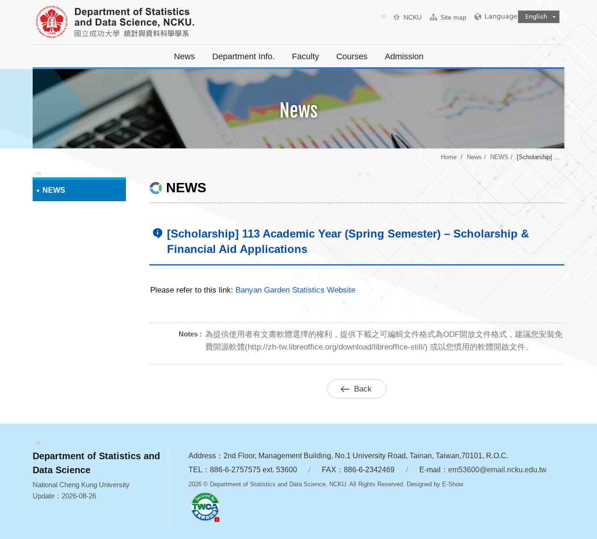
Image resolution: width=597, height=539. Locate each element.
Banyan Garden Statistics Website (295, 290)
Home (449, 157)
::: (384, 15)
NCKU (416, 17)
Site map (453, 17)
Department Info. (243, 56)
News (184, 56)
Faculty (305, 56)
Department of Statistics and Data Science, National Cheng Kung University (138, 23)
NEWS (499, 157)
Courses (352, 56)
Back (363, 389)
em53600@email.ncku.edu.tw (497, 470)
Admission (404, 56)
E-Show (452, 484)
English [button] (536, 16)
